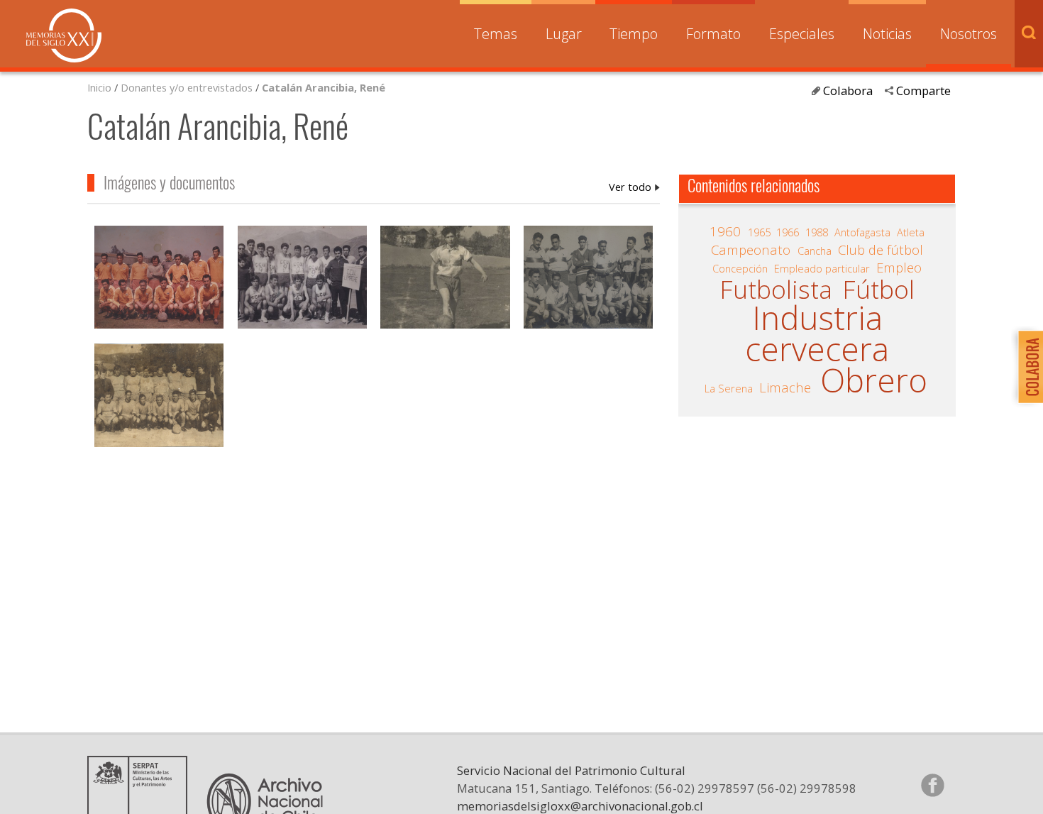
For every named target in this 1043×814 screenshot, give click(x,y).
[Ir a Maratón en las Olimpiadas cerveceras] (302, 279)
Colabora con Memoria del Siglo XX (1027, 366)
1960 (725, 231)
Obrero (873, 380)
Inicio (99, 87)
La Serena (729, 388)
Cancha (815, 250)
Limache (785, 387)
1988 (816, 232)
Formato (713, 33)
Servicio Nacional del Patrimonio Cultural (571, 770)
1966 (787, 232)
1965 (759, 232)
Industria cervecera (817, 333)
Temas (495, 33)
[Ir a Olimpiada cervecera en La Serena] (444, 279)
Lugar (564, 33)
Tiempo (633, 33)
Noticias (887, 33)
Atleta (911, 232)
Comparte (923, 90)
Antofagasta (862, 232)
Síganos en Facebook (932, 785)
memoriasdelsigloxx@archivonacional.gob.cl (580, 806)
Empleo (899, 267)
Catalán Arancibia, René (323, 87)
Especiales (801, 33)
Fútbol (878, 289)
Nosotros (968, 33)
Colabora (848, 90)
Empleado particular (822, 268)
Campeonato (750, 249)
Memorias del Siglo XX (63, 35)
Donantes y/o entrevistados (187, 87)
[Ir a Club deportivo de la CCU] (159, 279)
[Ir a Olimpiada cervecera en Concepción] (159, 397)
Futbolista (775, 289)
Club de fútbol (880, 249)
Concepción (740, 268)
